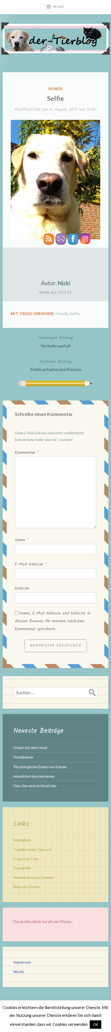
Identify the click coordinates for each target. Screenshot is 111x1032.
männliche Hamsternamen (33, 776)
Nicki (92, 109)
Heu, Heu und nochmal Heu (34, 786)
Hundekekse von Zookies (33, 877)
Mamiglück (22, 840)
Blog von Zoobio (26, 887)
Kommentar (27, 452)
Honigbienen (23, 757)
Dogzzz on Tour (26, 859)
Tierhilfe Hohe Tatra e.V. (32, 849)
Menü (58, 7)
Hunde (55, 89)
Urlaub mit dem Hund (30, 747)
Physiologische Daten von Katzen (40, 767)
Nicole (18, 971)
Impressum (22, 962)
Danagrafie (22, 868)
